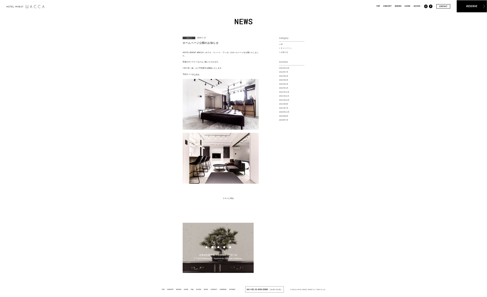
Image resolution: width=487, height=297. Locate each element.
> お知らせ (283, 52)
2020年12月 (284, 112)
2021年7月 (283, 108)
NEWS (206, 289)
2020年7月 (283, 120)
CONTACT (443, 6)
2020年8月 (283, 116)
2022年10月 (284, 68)
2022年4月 (283, 76)
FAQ (192, 289)
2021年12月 (284, 92)
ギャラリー (193, 62)
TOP (378, 6)
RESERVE (471, 6)
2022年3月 (283, 80)
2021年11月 (284, 96)
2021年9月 (283, 104)
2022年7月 (283, 72)
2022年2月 (283, 84)
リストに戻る (228, 198)
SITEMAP (232, 289)
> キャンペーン (285, 48)
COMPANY (223, 289)
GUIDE (407, 6)
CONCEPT (387, 6)
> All (281, 44)
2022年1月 (283, 88)
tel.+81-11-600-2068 (257, 289)
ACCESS (417, 6)
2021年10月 (284, 100)
